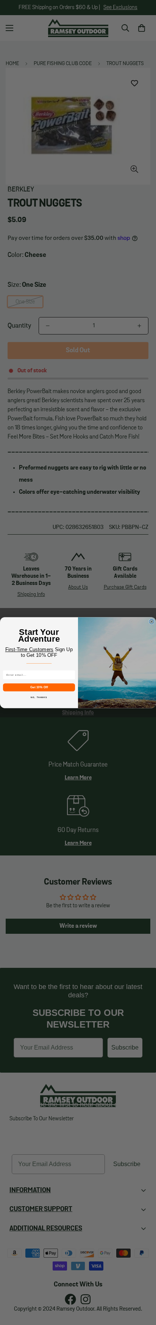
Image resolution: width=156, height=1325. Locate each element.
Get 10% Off (39, 687)
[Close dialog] (151, 621)
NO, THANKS (39, 697)
